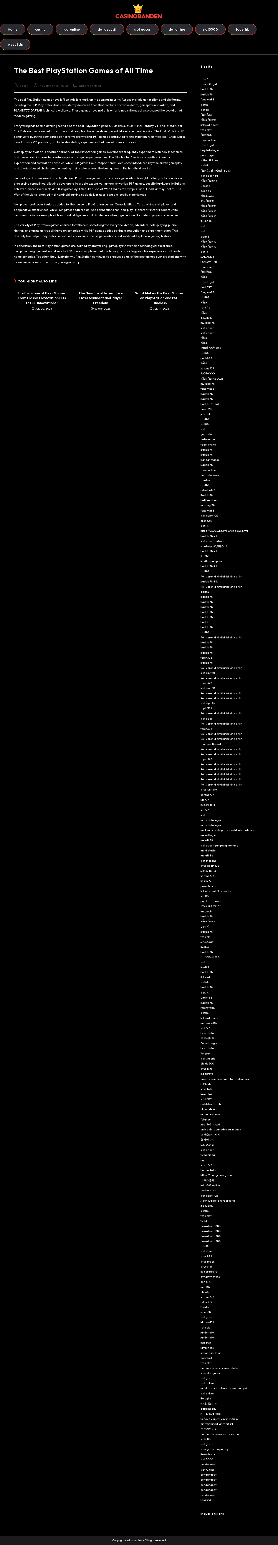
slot (202, 226)
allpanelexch (208, 1109)
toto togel (207, 145)
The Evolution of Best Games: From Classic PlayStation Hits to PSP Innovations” (41, 298)
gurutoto (206, 434)
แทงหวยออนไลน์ (210, 906)
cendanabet (208, 1464)
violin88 (205, 1439)
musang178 (207, 322)
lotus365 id (207, 1144)
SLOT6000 (207, 373)
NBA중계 (206, 1500)
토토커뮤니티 (208, 1428)
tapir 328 (206, 657)
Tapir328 (206, 221)
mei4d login (208, 835)
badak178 (206, 89)
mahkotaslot (208, 850)
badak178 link (209, 536)
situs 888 (206, 1256)
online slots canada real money (220, 1129)
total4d (205, 1246)
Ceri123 (205, 480)
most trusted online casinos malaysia (224, 1388)
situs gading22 (209, 865)
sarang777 (207, 368)
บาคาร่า (205, 926)
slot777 (205, 525)
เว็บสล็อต (206, 114)
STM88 (205, 556)
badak (204, 622)
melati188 (206, 840)
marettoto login (210, 820)
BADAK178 (207, 256)
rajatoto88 (207, 1007)
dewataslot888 (210, 1226)
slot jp (204, 251)
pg (202, 1160)
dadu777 (206, 287)
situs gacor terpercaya (215, 1449)
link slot (205, 977)
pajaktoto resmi (210, 901)
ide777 (204, 799)
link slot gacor (209, 124)
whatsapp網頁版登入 (214, 546)
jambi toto (207, 1332)
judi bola (206, 414)
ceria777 (206, 1281)
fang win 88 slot (210, 744)
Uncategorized (90, 86)
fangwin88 (207, 99)
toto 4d (205, 79)
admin (24, 86)
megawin (206, 911)
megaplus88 (208, 1023)
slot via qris (207, 1058)
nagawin (206, 1342)
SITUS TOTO (208, 871)
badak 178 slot (209, 404)
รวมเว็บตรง (207, 201)
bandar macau (210, 459)
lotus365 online (210, 1185)
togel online (208, 140)
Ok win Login (208, 1043)
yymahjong (207, 1154)
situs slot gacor (210, 1373)
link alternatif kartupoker (216, 891)
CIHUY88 (206, 997)
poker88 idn (208, 886)
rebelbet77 (207, 490)
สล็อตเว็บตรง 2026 (211, 378)
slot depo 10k (209, 515)
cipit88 (205, 236)
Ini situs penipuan (211, 561)
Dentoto (206, 1307)
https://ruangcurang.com (216, 1175)
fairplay (205, 1119)
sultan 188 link (209, 160)
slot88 (204, 104)
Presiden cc (208, 1454)
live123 (204, 946)
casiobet (206, 1358)
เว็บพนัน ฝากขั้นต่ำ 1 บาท (215, 170)
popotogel (207, 155)
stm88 (204, 896)
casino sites (208, 1190)
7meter (205, 1053)
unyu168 (205, 1312)
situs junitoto (208, 789)
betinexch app (209, 500)
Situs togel (207, 941)
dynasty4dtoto (210, 1276)
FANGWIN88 (208, 262)
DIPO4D (205, 1084)
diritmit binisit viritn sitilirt (216, 1423)
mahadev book (210, 1114)
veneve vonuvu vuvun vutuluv (219, 1418)
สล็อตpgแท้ (207, 196)
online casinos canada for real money (224, 1079)
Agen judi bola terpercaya (217, 1200)
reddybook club (210, 1104)
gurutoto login (209, 475)
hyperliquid (207, 804)
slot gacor (207, 328)
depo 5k (205, 190)
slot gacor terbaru (212, 541)
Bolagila (205, 1398)
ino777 (204, 810)
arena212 (206, 409)
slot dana (206, 1251)
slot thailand (208, 860)
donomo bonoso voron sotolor (220, 1434)
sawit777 (206, 1165)
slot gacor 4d (209, 175)
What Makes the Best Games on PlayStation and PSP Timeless (159, 298)
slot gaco (206, 718)
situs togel (207, 1261)
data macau (208, 439)
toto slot (206, 129)
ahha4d (205, 1292)
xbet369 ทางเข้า (210, 1124)
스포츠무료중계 (210, 957)
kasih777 (206, 880)
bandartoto (208, 1170)
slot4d (204, 109)
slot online (207, 1383)
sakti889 (206, 1099)
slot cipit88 (207, 672)
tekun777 (206, 1302)
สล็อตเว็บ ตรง (208, 180)
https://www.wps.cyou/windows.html (224, 530)
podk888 (206, 358)
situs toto (206, 1068)
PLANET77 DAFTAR (28, 110)
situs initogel (208, 84)
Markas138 (207, 1322)
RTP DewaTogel (210, 1413)
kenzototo (207, 1033)
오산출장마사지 (210, 1134)
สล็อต (203, 277)
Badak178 (206, 449)
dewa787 (206, 317)
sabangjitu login (210, 1353)
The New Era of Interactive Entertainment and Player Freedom (100, 298)
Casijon (205, 185)
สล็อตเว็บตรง (208, 119)
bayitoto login (209, 150)
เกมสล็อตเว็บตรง (210, 348)
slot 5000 (206, 1459)
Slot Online (207, 1469)
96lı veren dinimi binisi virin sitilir (221, 576)
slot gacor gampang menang (219, 845)
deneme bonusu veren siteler (219, 1368)
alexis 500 (207, 1063)
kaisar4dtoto (208, 1271)
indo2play (206, 1205)
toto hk (205, 936)
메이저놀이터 (208, 1403)
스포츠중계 (207, 1180)
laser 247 (206, 1094)
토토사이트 (207, 1038)
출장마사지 (207, 1139)
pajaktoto (206, 1073)
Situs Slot (206, 1266)
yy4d (203, 1220)
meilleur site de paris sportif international (227, 830)
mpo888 (206, 1287)
